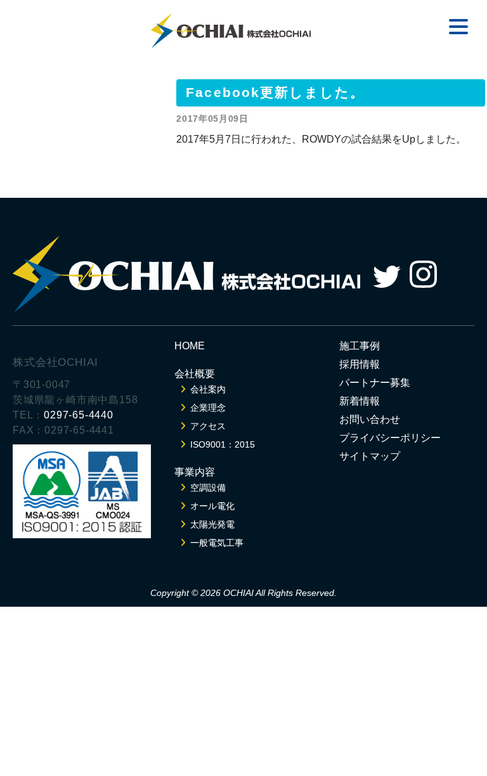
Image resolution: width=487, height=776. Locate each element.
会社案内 (208, 389)
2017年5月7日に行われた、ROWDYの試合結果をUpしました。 (321, 139)
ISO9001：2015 (222, 444)
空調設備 (208, 487)
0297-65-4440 (79, 415)
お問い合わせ (369, 419)
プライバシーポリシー (390, 437)
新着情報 (359, 401)
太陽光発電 (212, 524)
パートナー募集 (374, 382)
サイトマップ (369, 456)
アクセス (208, 426)
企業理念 (208, 408)
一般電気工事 (217, 543)
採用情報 (359, 364)
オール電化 (212, 506)
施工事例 (359, 345)
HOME (189, 345)
